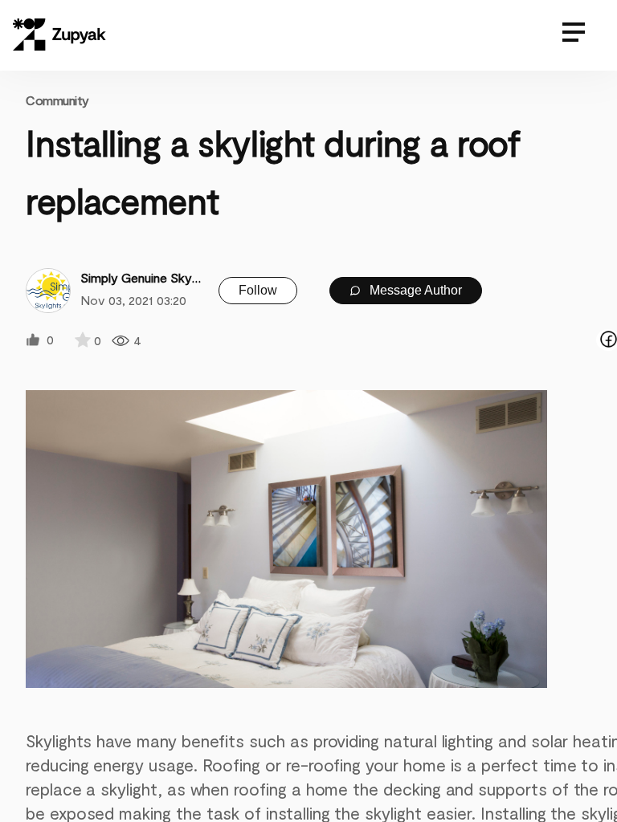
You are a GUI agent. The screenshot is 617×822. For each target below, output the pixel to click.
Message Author (414, 290)
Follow (258, 290)
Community (57, 100)
